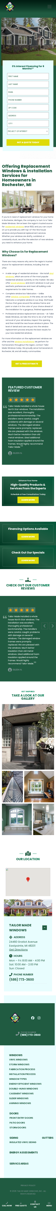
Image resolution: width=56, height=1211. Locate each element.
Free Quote (21, 1205)
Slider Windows (19, 1098)
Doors (14, 1113)
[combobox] (28, 131)
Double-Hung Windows (23, 1088)
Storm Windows (19, 1064)
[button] (28, 879)
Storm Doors (18, 1127)
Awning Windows (20, 1103)
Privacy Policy (28, 1185)
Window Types (18, 1079)
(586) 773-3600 (21, 979)
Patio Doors (17, 1122)
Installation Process (22, 1074)
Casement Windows (21, 1093)
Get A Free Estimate (26, 363)
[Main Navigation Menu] (49, 6)
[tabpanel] (28, 769)
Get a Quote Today (28, 142)
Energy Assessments (24, 1152)
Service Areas (19, 1163)
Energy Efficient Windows (25, 1083)
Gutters (48, 1138)
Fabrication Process (22, 1069)
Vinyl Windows (18, 1059)
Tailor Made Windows (20, 927)
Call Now (7, 1205)
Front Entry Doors (21, 1117)
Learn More (28, 499)
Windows (16, 1055)
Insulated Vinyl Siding (23, 1142)
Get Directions (18, 949)
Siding (14, 1138)
